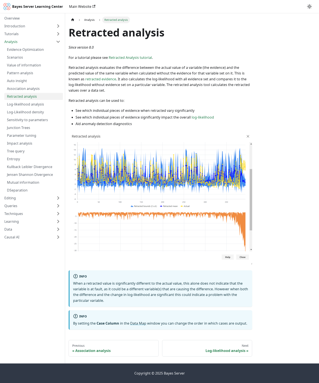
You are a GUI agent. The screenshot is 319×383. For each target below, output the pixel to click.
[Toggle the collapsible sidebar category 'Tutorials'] (58, 33)
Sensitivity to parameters (27, 119)
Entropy (13, 159)
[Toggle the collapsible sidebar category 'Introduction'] (58, 26)
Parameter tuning (21, 135)
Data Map (138, 323)
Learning (11, 221)
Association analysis (23, 88)
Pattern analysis (20, 73)
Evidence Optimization (25, 49)
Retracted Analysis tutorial (130, 57)
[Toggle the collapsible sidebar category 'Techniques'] (58, 213)
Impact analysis (19, 143)
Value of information (24, 65)
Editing (10, 198)
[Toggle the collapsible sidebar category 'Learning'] (58, 221)
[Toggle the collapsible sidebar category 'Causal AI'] (58, 237)
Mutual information (23, 182)
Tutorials (11, 33)
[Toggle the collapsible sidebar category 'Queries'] (58, 205)
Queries (10, 205)
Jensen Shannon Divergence (30, 174)
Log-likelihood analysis (25, 104)
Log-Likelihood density (25, 112)
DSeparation (17, 190)
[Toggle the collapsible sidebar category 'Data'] (58, 229)
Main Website (80, 6)
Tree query (16, 151)
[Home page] (73, 20)
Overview (12, 18)
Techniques (13, 213)
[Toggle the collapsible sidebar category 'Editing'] (58, 198)
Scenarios (15, 57)
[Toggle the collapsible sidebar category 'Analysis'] (58, 41)
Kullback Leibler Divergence (29, 166)
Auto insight (17, 80)
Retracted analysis (22, 96)
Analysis (11, 41)
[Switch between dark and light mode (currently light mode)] (309, 6)
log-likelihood (203, 117)
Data (8, 229)
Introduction (14, 26)
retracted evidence (100, 79)
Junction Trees (18, 127)
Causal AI (11, 237)
